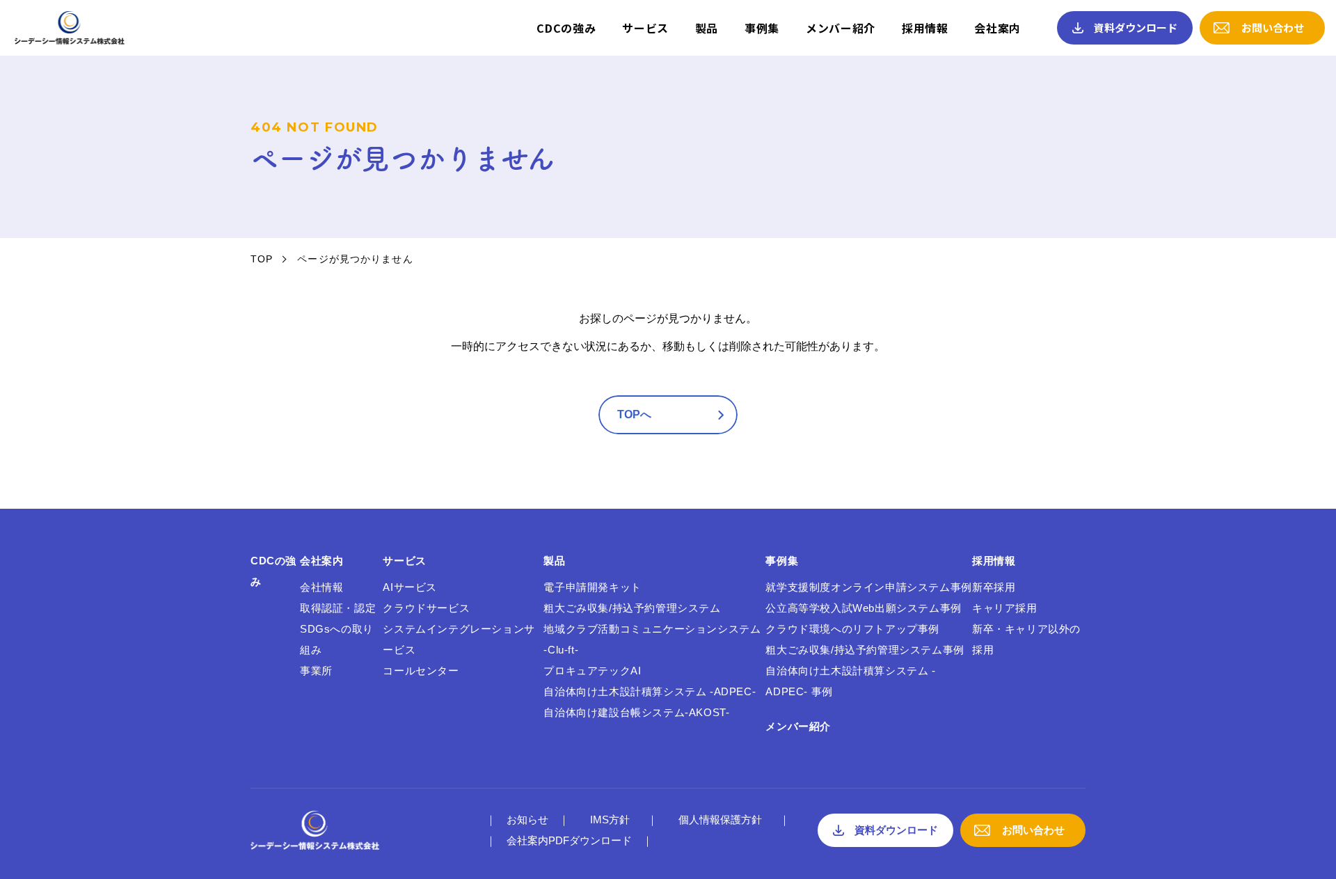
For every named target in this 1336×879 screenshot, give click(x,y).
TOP (261, 258)
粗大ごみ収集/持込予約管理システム (631, 608)
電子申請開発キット (592, 587)
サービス (645, 27)
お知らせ (527, 819)
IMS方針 (610, 819)
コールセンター (421, 670)
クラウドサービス (426, 608)
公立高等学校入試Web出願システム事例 (863, 608)
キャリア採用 (1004, 608)
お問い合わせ (1272, 27)
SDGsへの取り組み (337, 639)
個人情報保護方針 (720, 819)
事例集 (762, 27)
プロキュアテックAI (592, 670)
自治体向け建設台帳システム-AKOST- (636, 712)
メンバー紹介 (840, 27)
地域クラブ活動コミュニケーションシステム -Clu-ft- (652, 639)
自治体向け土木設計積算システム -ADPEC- (649, 691)
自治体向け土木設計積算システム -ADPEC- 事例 (850, 681)
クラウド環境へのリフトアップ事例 (852, 629)
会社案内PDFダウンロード (569, 840)
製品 (706, 27)
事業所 (316, 670)
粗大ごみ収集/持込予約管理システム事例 (864, 650)
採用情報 (925, 27)
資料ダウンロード (1135, 27)
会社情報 (321, 587)
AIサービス (410, 587)
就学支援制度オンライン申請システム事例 (868, 587)
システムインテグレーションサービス (458, 639)
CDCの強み (566, 27)
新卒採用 (993, 587)
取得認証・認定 (338, 608)
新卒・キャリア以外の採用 (1026, 639)
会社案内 (997, 27)
